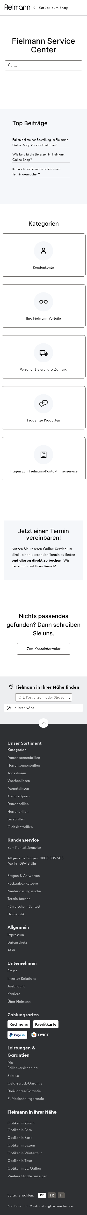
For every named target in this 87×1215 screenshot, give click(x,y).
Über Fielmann (19, 1001)
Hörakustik (16, 914)
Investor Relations (21, 978)
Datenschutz (17, 942)
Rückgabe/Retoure (22, 883)
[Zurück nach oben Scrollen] (43, 723)
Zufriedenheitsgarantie (25, 1099)
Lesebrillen (16, 819)
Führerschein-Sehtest (23, 906)
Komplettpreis (18, 796)
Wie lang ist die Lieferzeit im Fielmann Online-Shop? (38, 157)
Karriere (13, 994)
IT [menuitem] (61, 1195)
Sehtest (13, 1075)
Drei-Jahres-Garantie (24, 1091)
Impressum (15, 935)
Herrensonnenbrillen (23, 765)
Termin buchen (18, 899)
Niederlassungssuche (24, 891)
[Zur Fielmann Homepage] (18, 7)
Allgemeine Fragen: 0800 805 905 (35, 858)
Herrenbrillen (18, 811)
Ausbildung (16, 986)
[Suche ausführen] (43, 697)
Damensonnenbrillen (23, 758)
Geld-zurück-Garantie (25, 1083)
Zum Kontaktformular (43, 649)
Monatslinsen (18, 788)
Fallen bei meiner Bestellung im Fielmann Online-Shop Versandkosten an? (40, 142)
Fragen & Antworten (23, 876)
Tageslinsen (16, 773)
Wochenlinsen (18, 781)
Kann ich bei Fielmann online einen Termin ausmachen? (36, 171)
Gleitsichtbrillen (20, 827)
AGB (11, 950)
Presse (12, 971)
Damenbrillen (18, 804)
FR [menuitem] (52, 1195)
